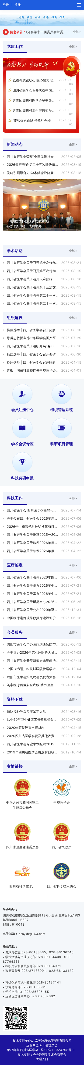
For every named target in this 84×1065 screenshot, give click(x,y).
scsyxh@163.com (32, 934)
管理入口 (42, 1059)
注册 (18, 5)
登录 (6, 5)
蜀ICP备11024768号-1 (58, 1050)
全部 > (77, 31)
